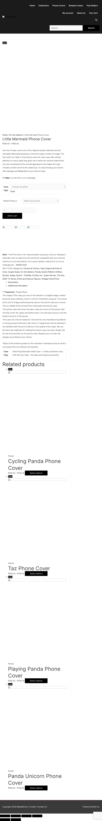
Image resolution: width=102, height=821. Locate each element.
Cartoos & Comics (31, 268)
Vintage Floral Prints (50, 279)
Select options (36, 473)
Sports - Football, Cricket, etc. (29, 275)
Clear (12, 191)
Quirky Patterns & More (52, 272)
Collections (44, 5)
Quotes (5, 275)
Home (32, 5)
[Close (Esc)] (5, 816)
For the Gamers (16, 135)
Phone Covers (58, 5)
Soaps (12, 275)
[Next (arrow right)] (16, 819)
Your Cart (93, 13)
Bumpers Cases (76, 5)
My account (67, 13)
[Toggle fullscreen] (26, 816)
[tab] (37, 282)
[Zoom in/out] (37, 816)
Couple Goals (14, 272)
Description (13, 282)
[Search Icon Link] (96, 20)
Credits (32, 807)
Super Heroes (50, 275)
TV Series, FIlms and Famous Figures (24, 279)
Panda (38, 272)
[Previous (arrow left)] (5, 819)
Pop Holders (92, 5)
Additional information (17, 285)
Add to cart (12, 216)
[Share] (16, 816)
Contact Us (42, 807)
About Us (81, 13)
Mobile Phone (10, 201)
